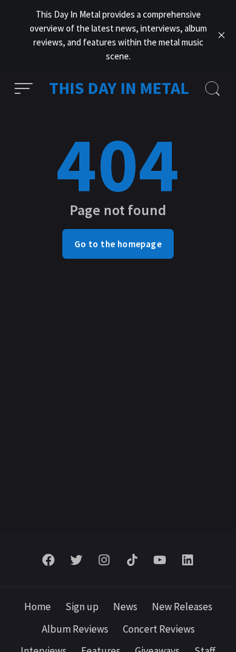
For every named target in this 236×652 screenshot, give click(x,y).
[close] (221, 35)
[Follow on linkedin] (187, 559)
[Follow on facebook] (48, 559)
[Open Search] (212, 88)
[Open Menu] (23, 88)
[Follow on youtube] (159, 559)
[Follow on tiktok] (131, 559)
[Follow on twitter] (76, 559)
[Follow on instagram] (104, 559)
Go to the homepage (118, 244)
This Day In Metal (119, 88)
